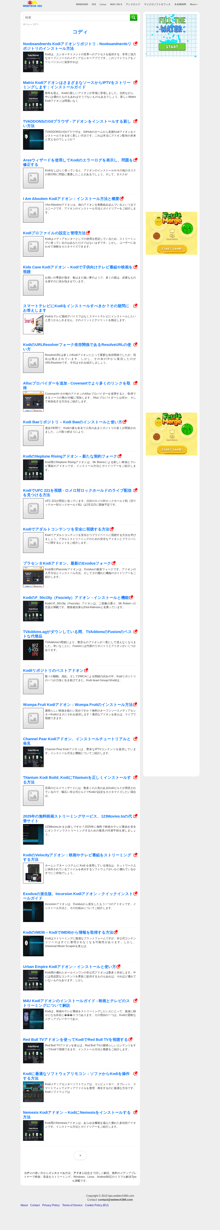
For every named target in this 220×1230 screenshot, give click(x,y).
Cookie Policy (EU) (96, 1205)
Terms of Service (72, 1205)
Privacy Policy (51, 1205)
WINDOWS (82, 4)
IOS (94, 4)
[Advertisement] (171, 80)
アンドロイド (133, 4)
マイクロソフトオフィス (157, 4)
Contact (35, 1205)
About (24, 1205)
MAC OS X (116, 4)
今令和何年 (180, 4)
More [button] (193, 4)
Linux (103, 4)
